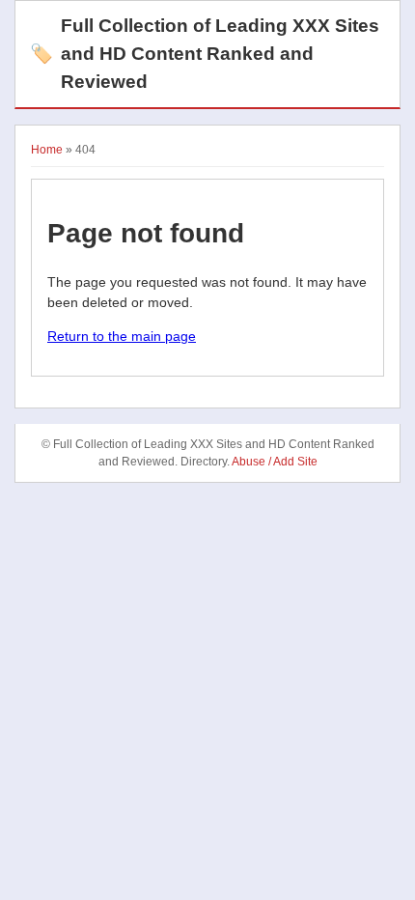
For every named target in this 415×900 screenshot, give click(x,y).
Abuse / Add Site (275, 461)
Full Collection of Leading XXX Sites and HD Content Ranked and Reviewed (204, 53)
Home (47, 149)
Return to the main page (121, 336)
